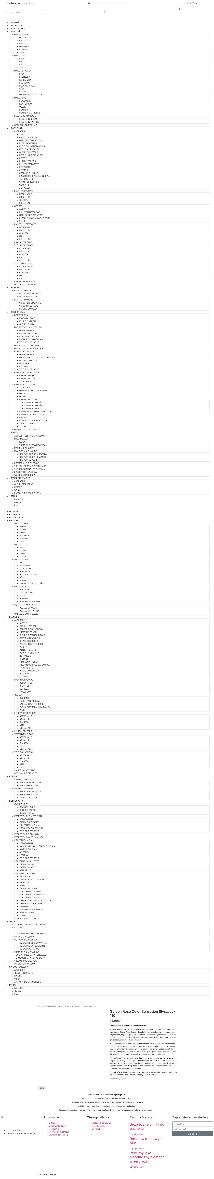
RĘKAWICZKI (25, 167)
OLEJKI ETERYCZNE (23, 484)
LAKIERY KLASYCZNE (24, 281)
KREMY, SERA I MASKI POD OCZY (35, 411)
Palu (16, 505)
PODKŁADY (24, 83)
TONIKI (22, 426)
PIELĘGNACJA (18, 312)
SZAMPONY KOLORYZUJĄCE (33, 445)
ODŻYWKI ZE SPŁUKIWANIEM (33, 457)
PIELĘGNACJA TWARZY (25, 384)
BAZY (22, 58)
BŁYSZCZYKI (25, 101)
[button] (107, 508)
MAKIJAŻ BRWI (21, 34)
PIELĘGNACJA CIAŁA (29, 336)
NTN (21, 236)
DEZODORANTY (26, 330)
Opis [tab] (42, 1088)
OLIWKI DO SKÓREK (28, 152)
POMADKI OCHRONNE (29, 113)
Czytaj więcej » (137, 1134)
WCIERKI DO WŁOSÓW (24, 475)
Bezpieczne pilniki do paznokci (147, 1126)
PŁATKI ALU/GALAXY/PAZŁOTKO (34, 218)
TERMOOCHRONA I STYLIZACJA (29, 469)
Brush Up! (18, 499)
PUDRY (22, 91)
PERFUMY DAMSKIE (23, 299)
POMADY (23, 49)
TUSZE (22, 67)
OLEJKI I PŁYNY (26, 324)
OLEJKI (22, 107)
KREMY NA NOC (32, 408)
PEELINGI (23, 366)
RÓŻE (22, 88)
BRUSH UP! (24, 197)
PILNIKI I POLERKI (27, 161)
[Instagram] (118, 1174)
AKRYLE (23, 134)
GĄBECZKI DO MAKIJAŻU (26, 125)
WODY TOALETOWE (28, 296)
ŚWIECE (18, 487)
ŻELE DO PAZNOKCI (23, 263)
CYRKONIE (24, 209)
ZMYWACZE (25, 188)
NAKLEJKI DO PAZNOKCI (31, 215)
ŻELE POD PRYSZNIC (29, 342)
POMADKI (23, 110)
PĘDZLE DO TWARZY (29, 122)
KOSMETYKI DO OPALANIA (27, 345)
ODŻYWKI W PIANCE (29, 460)
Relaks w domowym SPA (146, 1141)
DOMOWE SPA (21, 315)
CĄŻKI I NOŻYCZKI (28, 137)
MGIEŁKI (23, 396)
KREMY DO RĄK (26, 375)
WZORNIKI (24, 185)
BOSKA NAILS (25, 194)
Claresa (17, 502)
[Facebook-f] (111, 1174)
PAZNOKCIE (17, 128)
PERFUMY (15, 287)
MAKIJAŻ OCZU (21, 55)
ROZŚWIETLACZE (27, 86)
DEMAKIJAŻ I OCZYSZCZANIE (33, 390)
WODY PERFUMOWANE (30, 293)
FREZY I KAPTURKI (28, 143)
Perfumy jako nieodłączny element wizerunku (147, 1157)
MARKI (14, 496)
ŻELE (21, 52)
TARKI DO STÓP (26, 179)
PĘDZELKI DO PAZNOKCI (31, 155)
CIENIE (22, 40)
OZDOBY (18, 206)
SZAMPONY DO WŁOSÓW (26, 463)
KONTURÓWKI (25, 104)
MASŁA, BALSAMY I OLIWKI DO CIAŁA (37, 357)
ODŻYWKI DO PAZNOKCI (25, 284)
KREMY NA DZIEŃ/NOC (35, 405)
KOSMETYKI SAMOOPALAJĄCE (28, 348)
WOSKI (17, 490)
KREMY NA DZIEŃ (32, 402)
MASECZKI (24, 393)
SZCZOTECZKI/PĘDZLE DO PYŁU (34, 176)
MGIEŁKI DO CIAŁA (28, 309)
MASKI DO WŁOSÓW (24, 448)
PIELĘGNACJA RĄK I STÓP (26, 372)
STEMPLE (23, 170)
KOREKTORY (25, 80)
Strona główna (42, 1006)
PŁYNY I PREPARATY (29, 164)
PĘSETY (23, 158)
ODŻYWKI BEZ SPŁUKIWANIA (33, 454)
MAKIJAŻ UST (20, 98)
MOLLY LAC (25, 203)
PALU (21, 257)
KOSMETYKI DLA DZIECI (25, 429)
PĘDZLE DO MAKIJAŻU (25, 116)
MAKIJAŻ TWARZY (23, 71)
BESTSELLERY (18, 28)
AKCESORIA (19, 131)
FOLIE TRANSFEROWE (29, 212)
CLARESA (23, 200)
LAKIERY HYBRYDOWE (25, 224)
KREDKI (22, 43)
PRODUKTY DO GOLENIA (31, 339)
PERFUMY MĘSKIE (22, 290)
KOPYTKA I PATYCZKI (29, 149)
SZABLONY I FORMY (29, 173)
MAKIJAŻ (15, 31)
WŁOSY (15, 432)
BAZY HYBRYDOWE (23, 191)
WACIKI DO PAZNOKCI (29, 182)
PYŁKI (22, 221)
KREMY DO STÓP (27, 378)
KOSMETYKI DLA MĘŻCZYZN (28, 327)
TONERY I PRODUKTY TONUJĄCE (30, 466)
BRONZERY (24, 77)
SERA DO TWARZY (28, 423)
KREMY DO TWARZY (29, 333)
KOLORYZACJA (21, 439)
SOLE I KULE (25, 381)
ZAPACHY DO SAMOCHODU (27, 493)
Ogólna (53, 1006)
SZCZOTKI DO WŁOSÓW (25, 472)
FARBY (22, 442)
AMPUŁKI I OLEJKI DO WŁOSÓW (29, 436)
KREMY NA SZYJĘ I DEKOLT (32, 414)
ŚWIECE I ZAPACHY (20, 478)
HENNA (22, 37)
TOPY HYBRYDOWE (23, 245)
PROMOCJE (16, 25)
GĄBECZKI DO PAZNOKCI (31, 140)
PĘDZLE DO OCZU (28, 119)
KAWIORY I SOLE (27, 318)
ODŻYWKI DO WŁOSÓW (25, 451)
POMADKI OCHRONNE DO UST (34, 420)
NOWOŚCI (16, 22)
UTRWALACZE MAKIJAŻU (31, 94)
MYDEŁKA (24, 46)
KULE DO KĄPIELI (27, 321)
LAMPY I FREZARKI (23, 242)
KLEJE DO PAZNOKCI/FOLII (32, 146)
